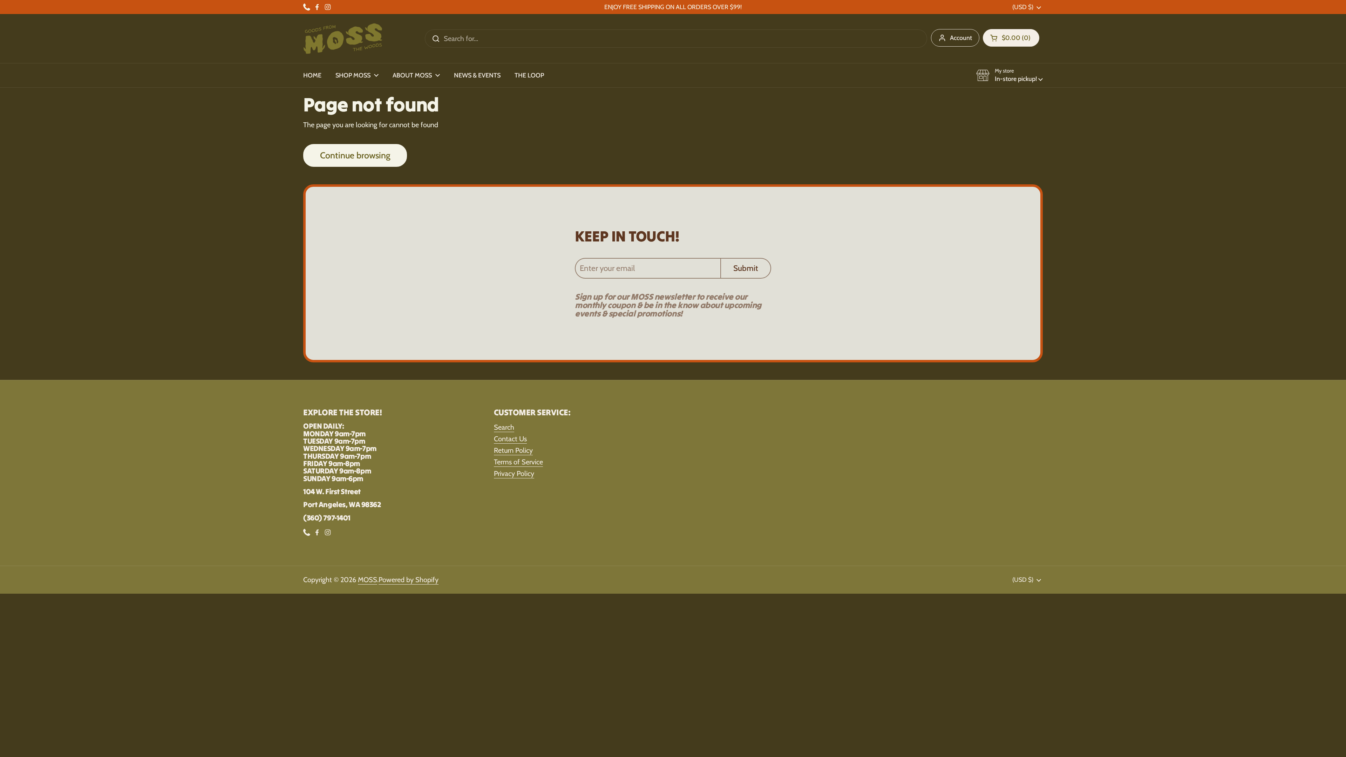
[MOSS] (342, 38)
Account (961, 38)
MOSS (367, 579)
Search (504, 427)
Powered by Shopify (409, 579)
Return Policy (513, 450)
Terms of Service (518, 462)
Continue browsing (355, 155)
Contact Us (510, 439)
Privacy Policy (514, 473)
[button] (1011, 38)
